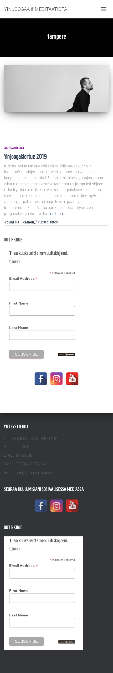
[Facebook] (40, 378)
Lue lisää (55, 214)
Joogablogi (14, 148)
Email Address (23, 278)
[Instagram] (56, 378)
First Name (18, 303)
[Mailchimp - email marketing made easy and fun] (66, 354)
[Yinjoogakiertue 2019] (56, 100)
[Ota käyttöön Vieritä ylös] (102, 662)
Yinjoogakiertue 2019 (25, 156)
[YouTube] (72, 378)
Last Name (18, 328)
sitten (46, 222)
